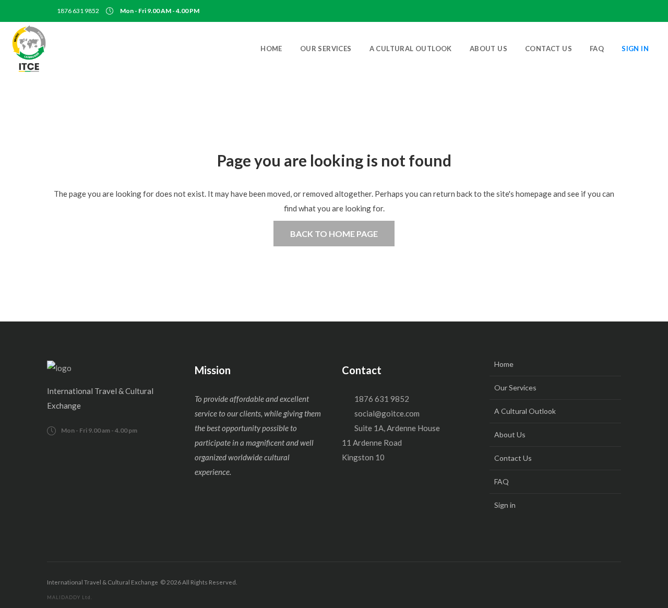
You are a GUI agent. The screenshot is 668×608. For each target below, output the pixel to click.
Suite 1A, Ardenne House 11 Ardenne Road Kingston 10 (391, 442)
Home (504, 364)
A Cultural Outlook (525, 411)
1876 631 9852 (78, 11)
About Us (510, 434)
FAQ (501, 481)
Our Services (515, 387)
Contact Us (513, 458)
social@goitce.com (387, 413)
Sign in (505, 504)
